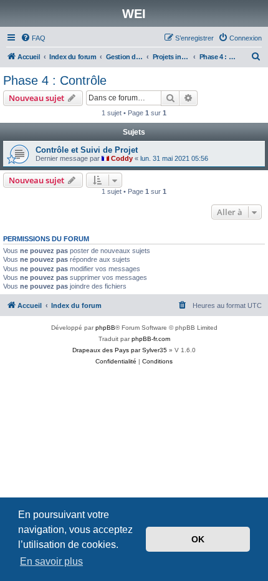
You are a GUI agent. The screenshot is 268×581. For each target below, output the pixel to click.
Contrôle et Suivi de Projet (87, 150)
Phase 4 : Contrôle (55, 80)
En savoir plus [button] (51, 561)
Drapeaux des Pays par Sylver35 (119, 350)
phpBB (105, 327)
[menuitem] (33, 38)
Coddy (122, 158)
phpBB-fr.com (151, 338)
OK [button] (197, 539)
